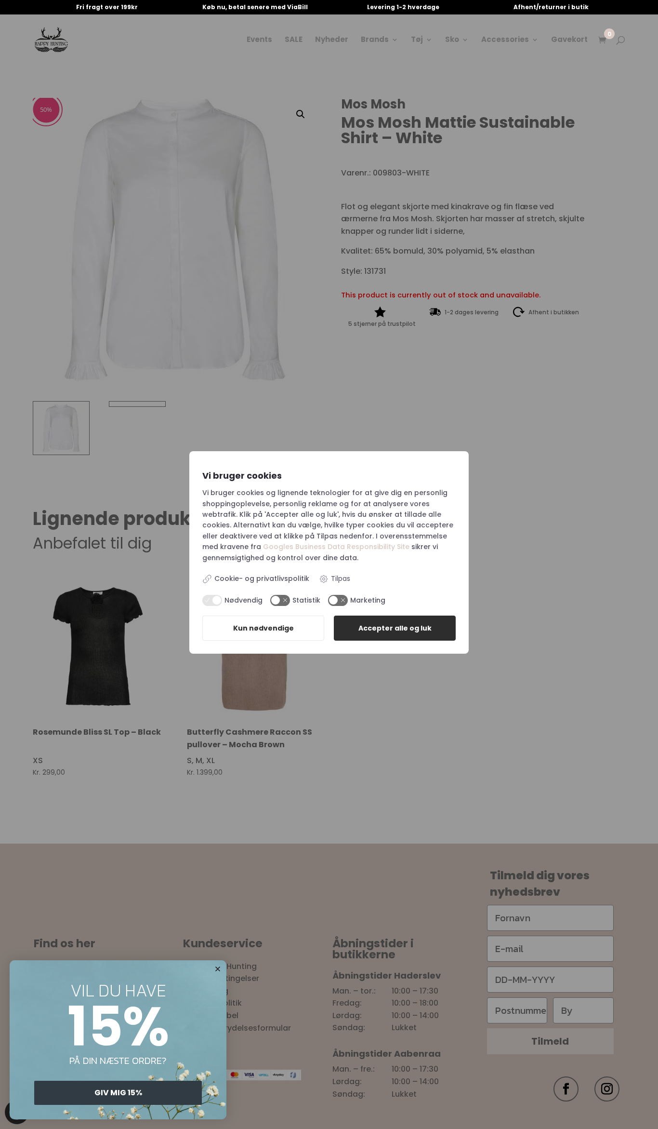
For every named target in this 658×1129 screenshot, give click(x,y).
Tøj (417, 40)
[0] (602, 40)
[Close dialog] (218, 969)
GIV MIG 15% (118, 1092)
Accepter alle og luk (395, 628)
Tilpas (340, 578)
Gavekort (569, 40)
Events (259, 40)
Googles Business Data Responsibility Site (336, 546)
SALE (294, 40)
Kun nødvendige (263, 628)
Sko (452, 40)
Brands (375, 40)
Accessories (505, 40)
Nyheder (331, 40)
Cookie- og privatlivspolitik (261, 578)
